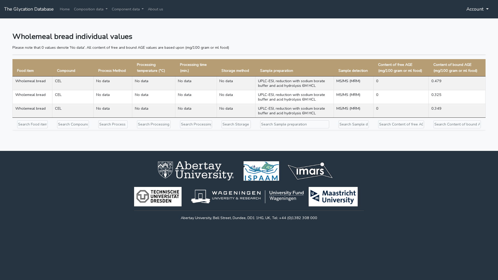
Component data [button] (126, 9)
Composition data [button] (89, 9)
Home (65, 9)
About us (155, 9)
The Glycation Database (29, 9)
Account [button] (475, 9)
